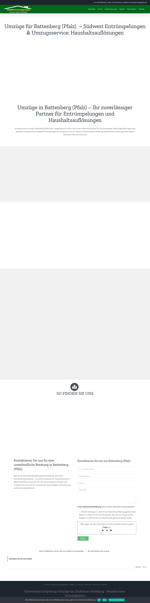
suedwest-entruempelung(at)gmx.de (134, 2)
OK (99, 600)
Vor (144, 567)
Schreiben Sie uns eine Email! (20, 559)
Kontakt (80, 584)
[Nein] (147, 600)
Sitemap (104, 584)
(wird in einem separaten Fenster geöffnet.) (107, 507)
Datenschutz (96, 584)
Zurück (138, 567)
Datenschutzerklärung (116, 600)
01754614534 (116, 2)
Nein (104, 600)
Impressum (87, 584)
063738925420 (101, 2)
